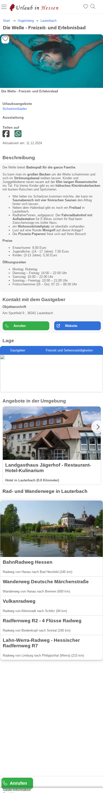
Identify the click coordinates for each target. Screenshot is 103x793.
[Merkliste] (85, 7)
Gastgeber (17, 350)
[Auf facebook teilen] (18, 134)
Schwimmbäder (14, 109)
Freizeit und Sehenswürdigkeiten (69, 350)
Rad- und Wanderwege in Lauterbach (45, 491)
